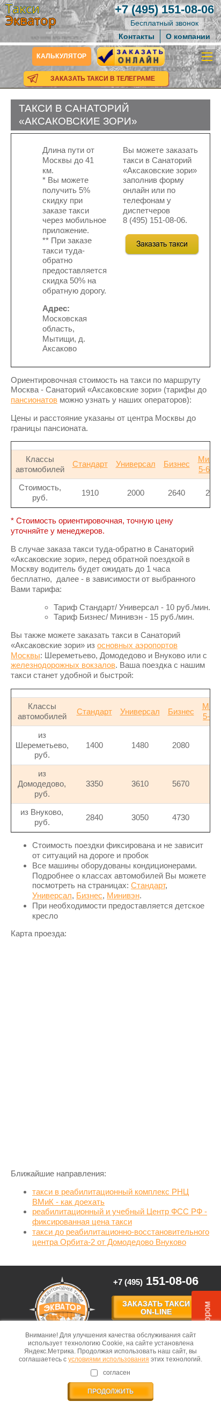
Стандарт (90, 463)
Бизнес (177, 463)
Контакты (136, 36)
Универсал (136, 463)
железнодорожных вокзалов (63, 664)
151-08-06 (164, 9)
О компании (188, 36)
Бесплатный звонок (164, 23)
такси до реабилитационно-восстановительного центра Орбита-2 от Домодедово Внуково (120, 1236)
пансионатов (34, 399)
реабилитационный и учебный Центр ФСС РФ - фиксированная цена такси (119, 1216)
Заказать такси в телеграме (102, 78)
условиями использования (108, 1359)
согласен (116, 1372)
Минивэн (123, 895)
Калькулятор (61, 56)
